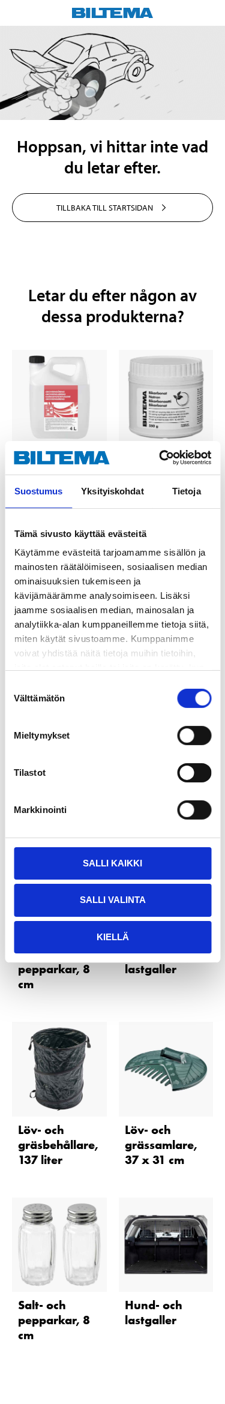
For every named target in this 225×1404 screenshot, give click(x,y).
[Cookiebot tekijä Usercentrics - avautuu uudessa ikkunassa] (160, 458)
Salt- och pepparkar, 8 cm (54, 969)
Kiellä (113, 937)
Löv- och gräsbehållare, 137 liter (58, 1145)
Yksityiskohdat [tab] (112, 490)
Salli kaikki (112, 862)
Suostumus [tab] (38, 490)
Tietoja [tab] (186, 490)
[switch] (194, 735)
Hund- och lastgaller (153, 1312)
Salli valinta (113, 900)
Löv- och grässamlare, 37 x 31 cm (161, 1145)
